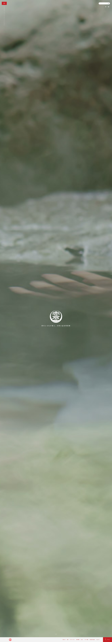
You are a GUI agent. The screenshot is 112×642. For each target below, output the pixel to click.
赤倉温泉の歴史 (92, 639)
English (97, 639)
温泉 (67, 639)
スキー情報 (86, 639)
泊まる (82, 639)
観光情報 (77, 639)
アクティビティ (72, 639)
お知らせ (64, 639)
